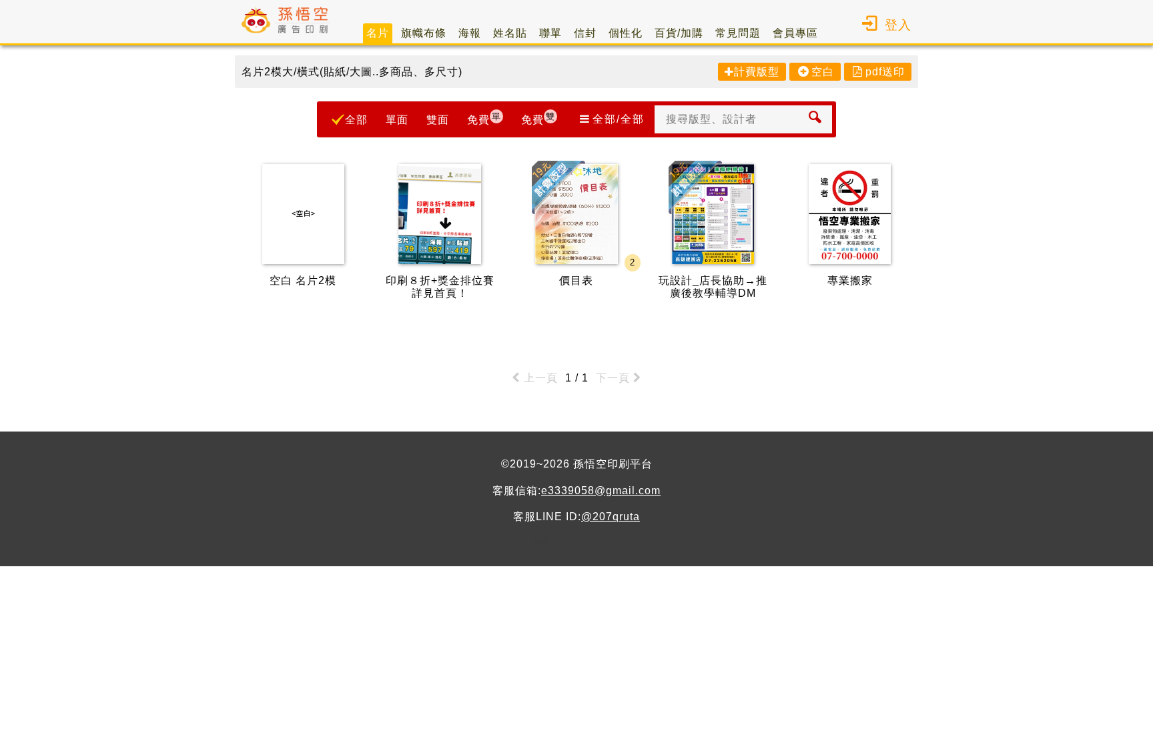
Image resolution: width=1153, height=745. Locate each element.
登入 (898, 25)
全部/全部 (619, 119)
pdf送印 (885, 71)
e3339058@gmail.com (601, 490)
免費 (484, 118)
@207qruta (610, 516)
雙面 (437, 119)
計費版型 (756, 71)
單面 (397, 119)
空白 (822, 71)
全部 (356, 119)
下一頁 (613, 378)
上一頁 (541, 378)
